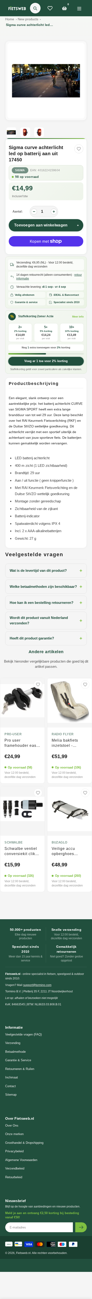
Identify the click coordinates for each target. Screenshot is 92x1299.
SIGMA (20, 170)
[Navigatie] (79, 8)
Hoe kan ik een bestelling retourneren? (46, 602)
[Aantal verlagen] (34, 212)
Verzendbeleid (14, 1168)
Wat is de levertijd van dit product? (46, 570)
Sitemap (11, 1094)
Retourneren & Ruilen (19, 1069)
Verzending (12, 1043)
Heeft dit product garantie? (46, 638)
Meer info (78, 316)
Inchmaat (11, 1077)
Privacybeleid (14, 1151)
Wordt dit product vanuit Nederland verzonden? (46, 620)
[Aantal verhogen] (54, 212)
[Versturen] (81, 1227)
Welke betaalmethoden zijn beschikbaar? (46, 586)
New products (28, 19)
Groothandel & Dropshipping (24, 1142)
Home (9, 19)
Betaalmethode (15, 1051)
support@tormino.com (37, 985)
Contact (10, 1086)
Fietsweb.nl (23, 1253)
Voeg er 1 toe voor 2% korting (46, 361)
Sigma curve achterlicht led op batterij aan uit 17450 (29, 25)
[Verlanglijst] (50, 8)
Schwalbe (13, 842)
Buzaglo (59, 842)
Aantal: (18, 211)
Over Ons (11, 1125)
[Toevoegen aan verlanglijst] (78, 148)
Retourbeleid (13, 1177)
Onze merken (14, 1134)
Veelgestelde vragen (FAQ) (23, 1034)
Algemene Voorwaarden (21, 1160)
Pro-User (12, 734)
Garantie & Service (18, 1060)
